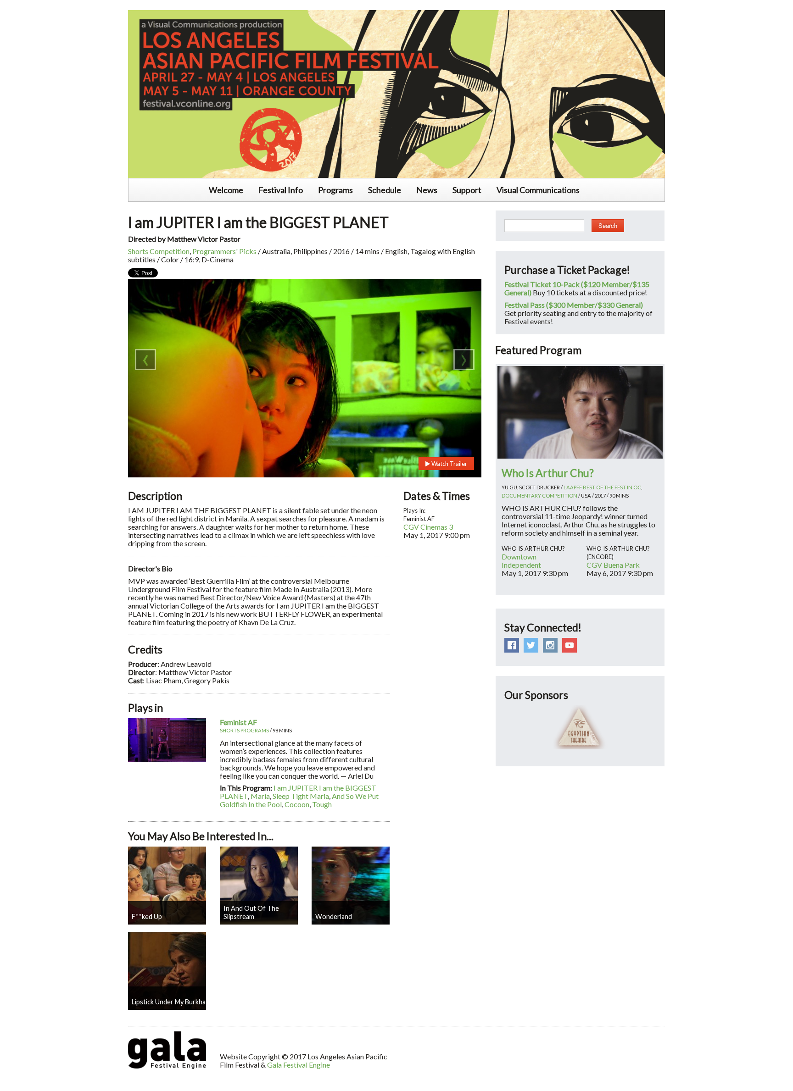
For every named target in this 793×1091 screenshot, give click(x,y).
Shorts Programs (244, 730)
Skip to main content (33, 5)
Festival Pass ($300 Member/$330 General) (573, 304)
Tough (322, 804)
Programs (335, 190)
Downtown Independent (521, 560)
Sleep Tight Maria (301, 796)
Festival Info (280, 190)
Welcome (226, 190)
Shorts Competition (159, 251)
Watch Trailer (448, 463)
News (426, 190)
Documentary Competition (539, 495)
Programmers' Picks (224, 251)
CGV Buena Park (613, 564)
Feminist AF (238, 722)
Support (466, 190)
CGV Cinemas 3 (428, 526)
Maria (260, 796)
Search (607, 225)
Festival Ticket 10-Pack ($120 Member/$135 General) (576, 288)
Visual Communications (538, 190)
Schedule (384, 190)
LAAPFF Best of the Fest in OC (602, 487)
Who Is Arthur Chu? (548, 472)
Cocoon (297, 804)
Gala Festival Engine (298, 1064)
